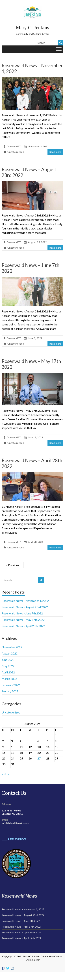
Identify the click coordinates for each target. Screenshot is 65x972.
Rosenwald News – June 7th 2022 (22, 613)
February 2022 (11, 685)
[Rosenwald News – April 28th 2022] (32, 474)
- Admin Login (32, 959)
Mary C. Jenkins (32, 27)
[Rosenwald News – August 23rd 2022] (32, 183)
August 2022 (10, 653)
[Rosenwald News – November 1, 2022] (32, 79)
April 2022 (8, 672)
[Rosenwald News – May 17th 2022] (32, 374)
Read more (55, 151)
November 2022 (12, 647)
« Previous (12, 565)
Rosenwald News (19, 896)
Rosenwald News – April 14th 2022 (21, 938)
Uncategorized (15, 151)
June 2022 (8, 659)
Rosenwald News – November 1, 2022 (25, 600)
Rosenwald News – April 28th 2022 (23, 626)
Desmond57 (14, 146)
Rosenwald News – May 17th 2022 (23, 619)
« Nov (5, 774)
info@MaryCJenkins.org (15, 822)
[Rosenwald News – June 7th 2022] (32, 279)
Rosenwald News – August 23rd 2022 (25, 607)
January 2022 (10, 691)
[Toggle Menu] (59, 49)
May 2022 (8, 666)
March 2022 (9, 678)
